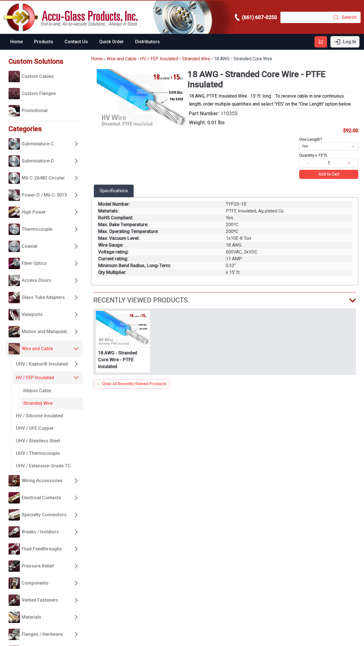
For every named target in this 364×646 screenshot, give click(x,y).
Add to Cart (328, 174)
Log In (349, 41)
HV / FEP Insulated (159, 58)
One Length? (310, 139)
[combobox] (328, 146)
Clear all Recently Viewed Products (134, 383)
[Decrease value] (308, 163)
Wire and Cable (121, 58)
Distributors (147, 41)
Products (43, 41)
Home (16, 41)
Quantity (313, 155)
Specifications (114, 190)
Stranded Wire (196, 58)
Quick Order (111, 41)
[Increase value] (349, 163)
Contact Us (76, 41)
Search (349, 17)
